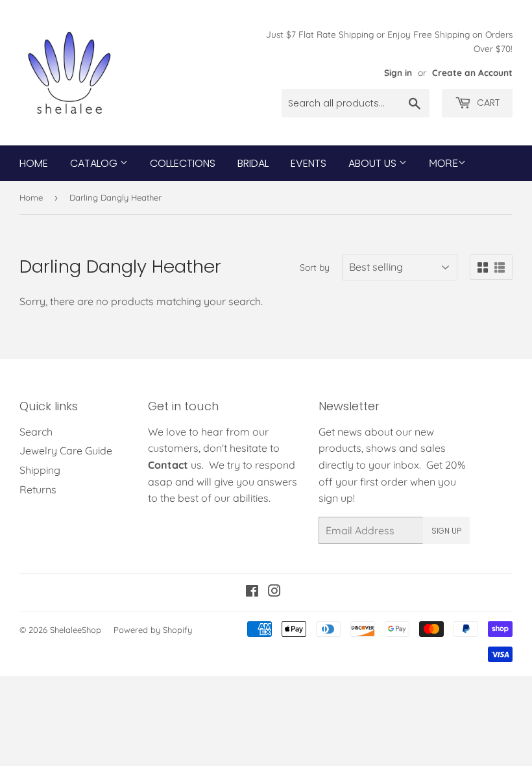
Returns (37, 489)
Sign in (398, 72)
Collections (182, 163)
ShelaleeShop (75, 629)
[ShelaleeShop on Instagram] (274, 592)
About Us (373, 163)
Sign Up (446, 530)
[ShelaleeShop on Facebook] (252, 592)
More (443, 162)
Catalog (95, 163)
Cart (487, 102)
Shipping (39, 469)
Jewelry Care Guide (65, 450)
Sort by (315, 267)
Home (33, 163)
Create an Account (472, 72)
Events (308, 163)
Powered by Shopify (153, 629)
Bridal (253, 163)
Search (36, 431)
